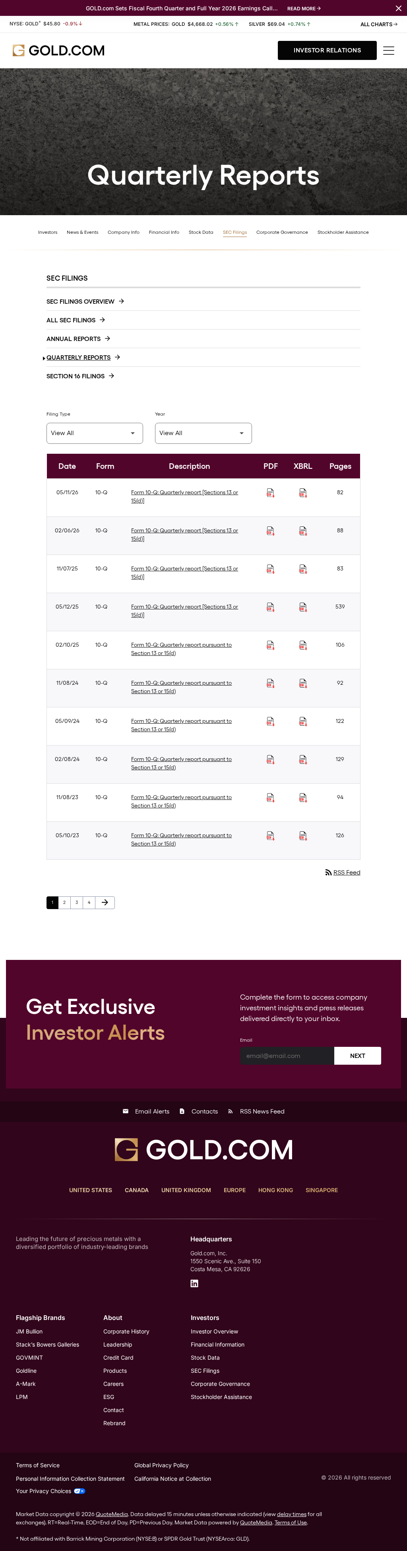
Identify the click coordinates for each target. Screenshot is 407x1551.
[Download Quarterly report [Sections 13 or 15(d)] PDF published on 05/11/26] (270, 493)
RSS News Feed (256, 1111)
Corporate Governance (282, 232)
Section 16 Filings (76, 376)
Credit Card (118, 1357)
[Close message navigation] (398, 7)
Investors (47, 232)
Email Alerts (145, 1111)
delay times (291, 1514)
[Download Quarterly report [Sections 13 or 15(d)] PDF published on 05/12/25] (270, 607)
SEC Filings (235, 232)
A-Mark (26, 1383)
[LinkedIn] (194, 1283)
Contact (113, 1409)
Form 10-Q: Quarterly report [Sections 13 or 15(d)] (184, 496)
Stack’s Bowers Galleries (47, 1344)
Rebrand (114, 1423)
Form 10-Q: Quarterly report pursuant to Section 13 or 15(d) (181, 649)
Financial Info (164, 232)
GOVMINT (29, 1357)
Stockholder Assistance (343, 232)
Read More (301, 9)
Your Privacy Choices (43, 1490)
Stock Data (201, 232)
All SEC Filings (71, 320)
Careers (113, 1383)
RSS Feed (342, 872)
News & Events (82, 232)
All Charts (376, 24)
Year (160, 414)
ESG (108, 1396)
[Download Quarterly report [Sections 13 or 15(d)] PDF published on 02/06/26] (270, 531)
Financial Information (217, 1344)
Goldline (26, 1370)
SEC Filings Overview (80, 301)
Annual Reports (74, 339)
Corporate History (126, 1331)
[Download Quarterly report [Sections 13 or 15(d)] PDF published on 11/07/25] (270, 569)
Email (246, 1040)
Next (357, 1056)
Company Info (124, 232)
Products (115, 1370)
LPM (22, 1396)
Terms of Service (38, 1465)
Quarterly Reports (78, 357)
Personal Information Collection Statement (70, 1478)
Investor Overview (214, 1331)
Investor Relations (327, 50)
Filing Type (58, 414)
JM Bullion (29, 1331)
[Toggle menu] (388, 50)
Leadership (117, 1344)
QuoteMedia (112, 1514)
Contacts (198, 1111)
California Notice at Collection (172, 1478)
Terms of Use (291, 1522)
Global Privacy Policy (161, 1465)
